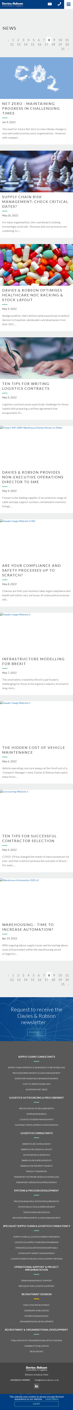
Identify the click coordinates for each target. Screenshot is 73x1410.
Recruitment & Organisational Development (36, 1329)
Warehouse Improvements (37, 1160)
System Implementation (36, 1212)
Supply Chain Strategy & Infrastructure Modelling (36, 1067)
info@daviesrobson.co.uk (47, 1380)
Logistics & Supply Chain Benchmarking (37, 1242)
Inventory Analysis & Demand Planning (36, 1078)
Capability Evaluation (36, 1346)
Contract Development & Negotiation (36, 1125)
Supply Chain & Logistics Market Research (36, 1236)
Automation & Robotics (36, 1155)
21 (63, 49)
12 (12, 44)
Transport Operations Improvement (36, 1182)
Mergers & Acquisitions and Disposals (36, 1247)
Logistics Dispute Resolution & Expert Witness (36, 1258)
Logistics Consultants (37, 1133)
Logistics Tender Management (36, 1119)
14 (25, 44)
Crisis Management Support (36, 1280)
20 (67, 44)
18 (53, 44)
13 (19, 44)
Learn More (52, 1399)
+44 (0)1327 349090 (20, 1380)
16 (39, 44)
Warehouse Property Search (36, 1166)
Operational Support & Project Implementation (36, 1268)
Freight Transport (36, 1171)
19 (60, 44)
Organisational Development (37, 1321)
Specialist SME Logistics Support (36, 1286)
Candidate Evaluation (36, 1310)
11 (67, 40)
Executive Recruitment (36, 1305)
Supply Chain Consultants (36, 1056)
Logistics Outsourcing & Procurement (36, 1097)
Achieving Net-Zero (36, 1089)
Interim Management (37, 1316)
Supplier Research (37, 1114)
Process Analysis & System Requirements (36, 1201)
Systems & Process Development (36, 1190)
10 (60, 40)
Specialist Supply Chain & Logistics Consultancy (36, 1225)
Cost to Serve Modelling (36, 1084)
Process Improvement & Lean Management (37, 1073)
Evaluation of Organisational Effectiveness (36, 1340)
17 (46, 44)
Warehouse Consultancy (36, 1144)
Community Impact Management (36, 1253)
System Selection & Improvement (36, 1206)
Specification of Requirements (36, 1108)
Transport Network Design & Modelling (36, 1177)
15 (32, 44)
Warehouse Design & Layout (36, 1149)
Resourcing (36, 1351)
